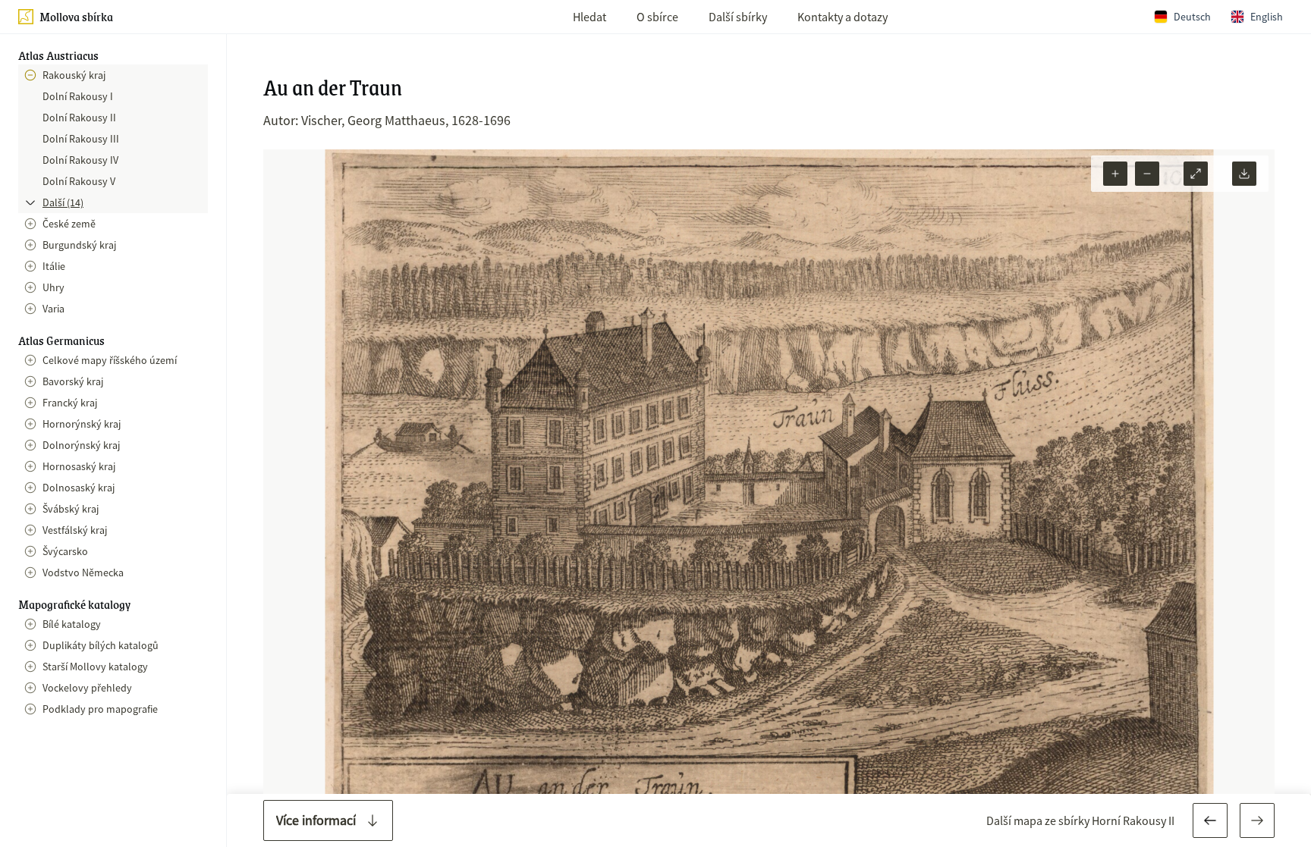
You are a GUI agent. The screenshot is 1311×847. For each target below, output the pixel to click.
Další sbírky (738, 16)
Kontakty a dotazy (842, 16)
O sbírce (657, 16)
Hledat (589, 16)
